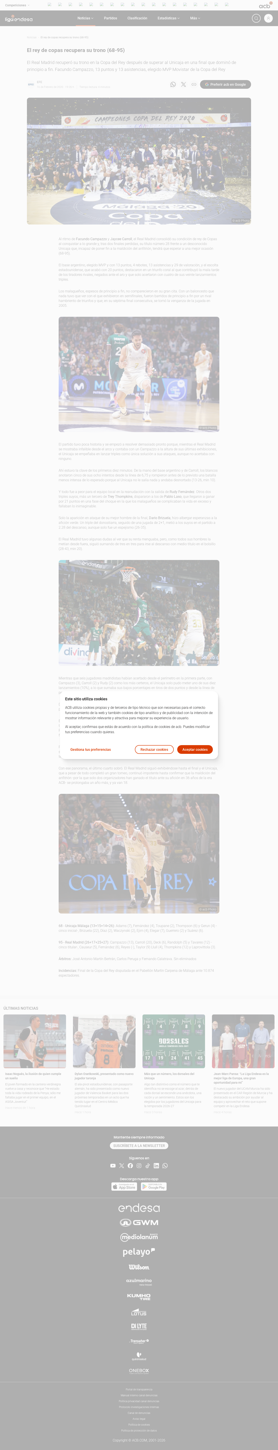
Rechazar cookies (154, 749)
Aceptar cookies (195, 749)
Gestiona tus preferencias (90, 749)
